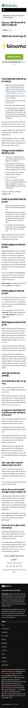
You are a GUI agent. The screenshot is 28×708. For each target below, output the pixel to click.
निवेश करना (4, 647)
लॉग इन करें (4, 661)
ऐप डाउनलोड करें (5, 628)
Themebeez (15, 704)
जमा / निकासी (5, 636)
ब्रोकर (3, 654)
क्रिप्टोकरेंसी (4, 632)
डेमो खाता (4, 639)
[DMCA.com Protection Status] (6, 586)
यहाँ (8, 258)
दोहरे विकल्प (4, 643)
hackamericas (7, 15)
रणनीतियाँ (4, 658)
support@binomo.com (18, 549)
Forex (3, 625)
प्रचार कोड (4, 650)
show (10, 30)
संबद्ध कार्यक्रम (5, 665)
